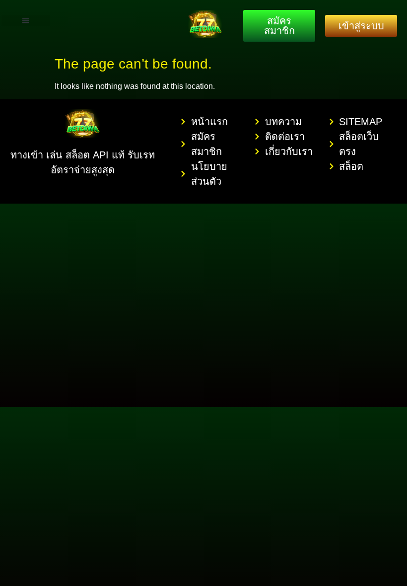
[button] (25, 20)
